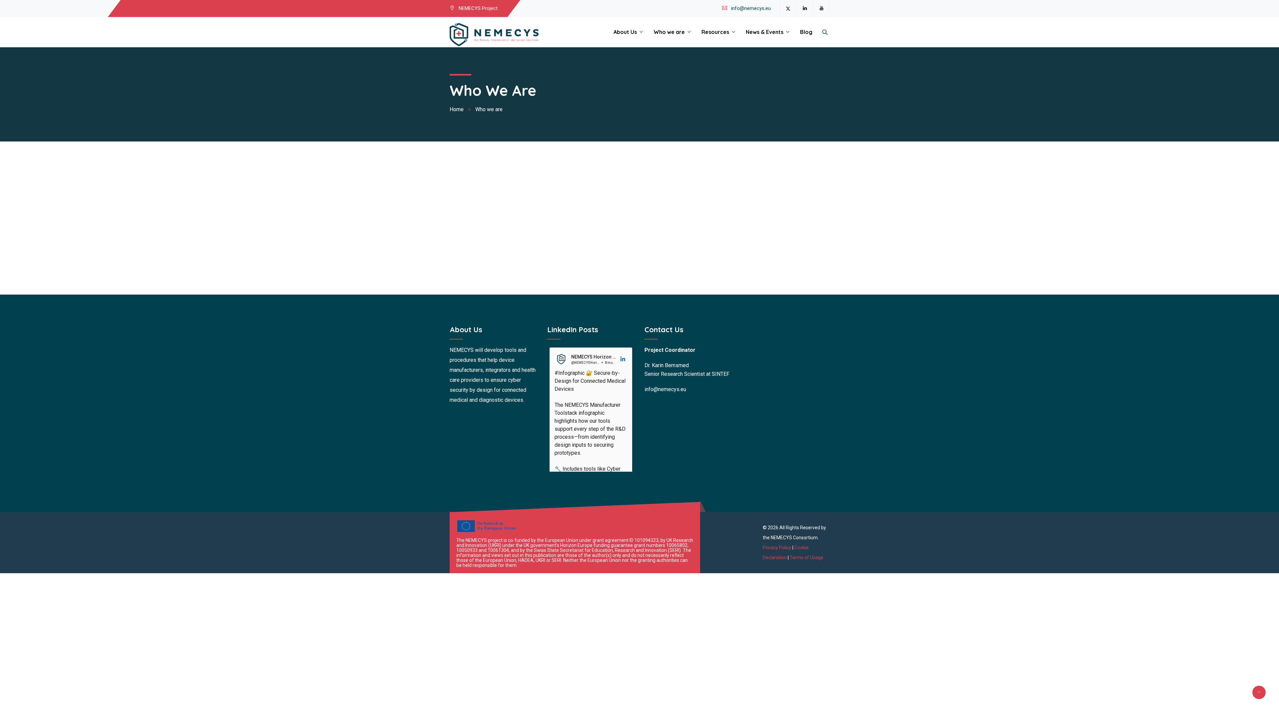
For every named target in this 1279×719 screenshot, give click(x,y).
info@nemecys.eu (751, 8)
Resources (715, 32)
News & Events (764, 32)
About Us (625, 32)
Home (457, 109)
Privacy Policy (777, 547)
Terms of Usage (806, 557)
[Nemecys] (494, 35)
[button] (623, 359)
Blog (806, 32)
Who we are (669, 32)
